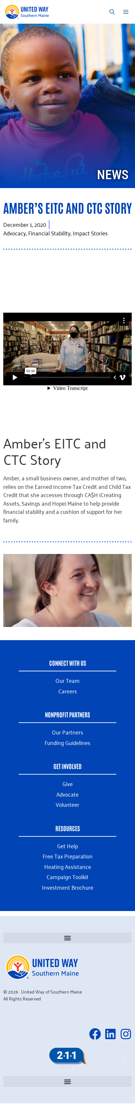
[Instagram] (126, 1034)
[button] (67, 937)
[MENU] (127, 11)
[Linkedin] (110, 1034)
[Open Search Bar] (112, 11)
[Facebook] (95, 1034)
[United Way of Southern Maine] (28, 12)
